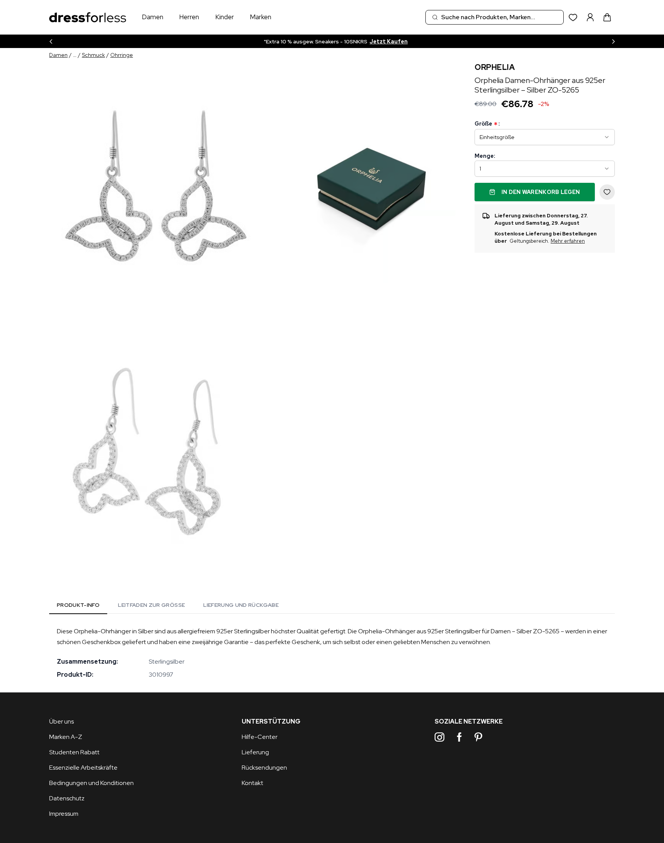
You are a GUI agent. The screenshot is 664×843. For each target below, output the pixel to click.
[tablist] (167, 606)
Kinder (224, 17)
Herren (189, 17)
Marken (260, 17)
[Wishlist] (573, 17)
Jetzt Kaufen (399, 41)
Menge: (485, 155)
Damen (152, 17)
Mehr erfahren (568, 241)
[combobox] (494, 17)
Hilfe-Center (259, 737)
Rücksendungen (264, 768)
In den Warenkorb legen (540, 192)
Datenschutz (67, 798)
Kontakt (252, 783)
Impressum (63, 814)
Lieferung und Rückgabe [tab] (241, 604)
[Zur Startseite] (87, 17)
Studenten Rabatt (74, 752)
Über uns (61, 721)
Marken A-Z (65, 737)
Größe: (487, 124)
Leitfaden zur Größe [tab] (151, 604)
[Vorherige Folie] (50, 41)
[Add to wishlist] (607, 192)
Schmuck (93, 54)
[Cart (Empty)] (607, 17)
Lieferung (255, 752)
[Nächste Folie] (613, 41)
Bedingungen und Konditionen (91, 783)
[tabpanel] (332, 653)
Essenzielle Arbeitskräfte (83, 768)
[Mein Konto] (590, 17)
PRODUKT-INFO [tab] (78, 604)
